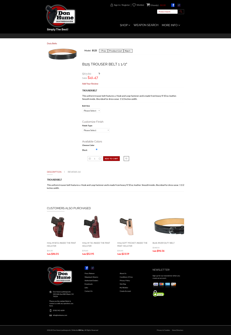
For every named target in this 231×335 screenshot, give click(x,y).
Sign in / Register (122, 5)
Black (84, 150)
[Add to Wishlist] (126, 158)
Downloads (89, 284)
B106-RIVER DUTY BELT (164, 243)
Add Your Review (90, 83)
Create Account (125, 291)
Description (54, 172)
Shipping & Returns (91, 277)
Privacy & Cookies (163, 330)
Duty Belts (52, 43)
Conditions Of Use (126, 277)
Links (86, 288)
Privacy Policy (125, 280)
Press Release (89, 273)
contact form (64, 301)
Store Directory (177, 330)
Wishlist (140, 5)
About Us (123, 273)
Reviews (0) (74, 172)
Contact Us (89, 291)
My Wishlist (124, 288)
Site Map (123, 284)
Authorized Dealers (91, 280)
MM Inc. (81, 330)
